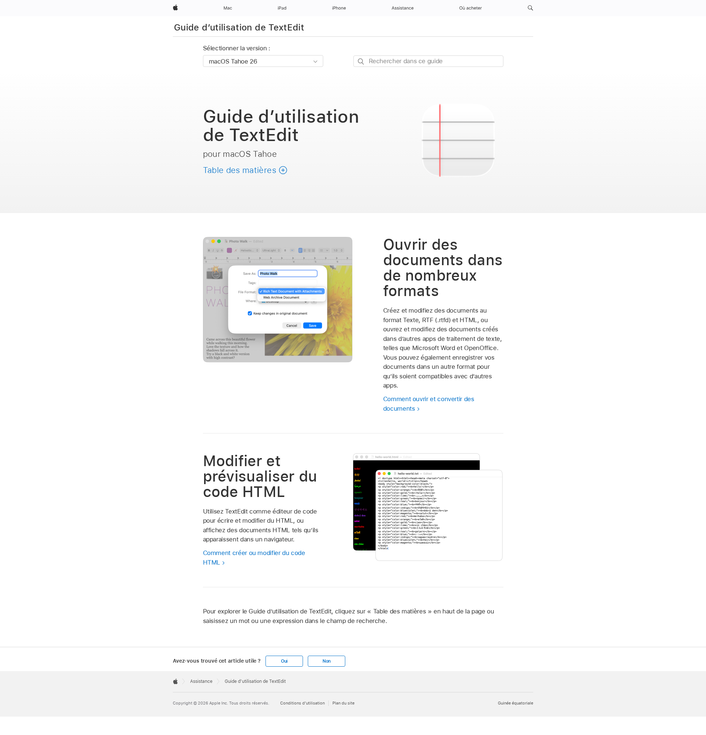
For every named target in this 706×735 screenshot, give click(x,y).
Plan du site (343, 703)
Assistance (201, 681)
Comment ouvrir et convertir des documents (428, 403)
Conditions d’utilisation (302, 703)
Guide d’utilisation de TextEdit (239, 27)
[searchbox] (428, 61)
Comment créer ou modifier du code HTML (254, 557)
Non (326, 661)
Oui (284, 661)
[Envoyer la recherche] (361, 61)
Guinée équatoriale (515, 703)
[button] (530, 8)
